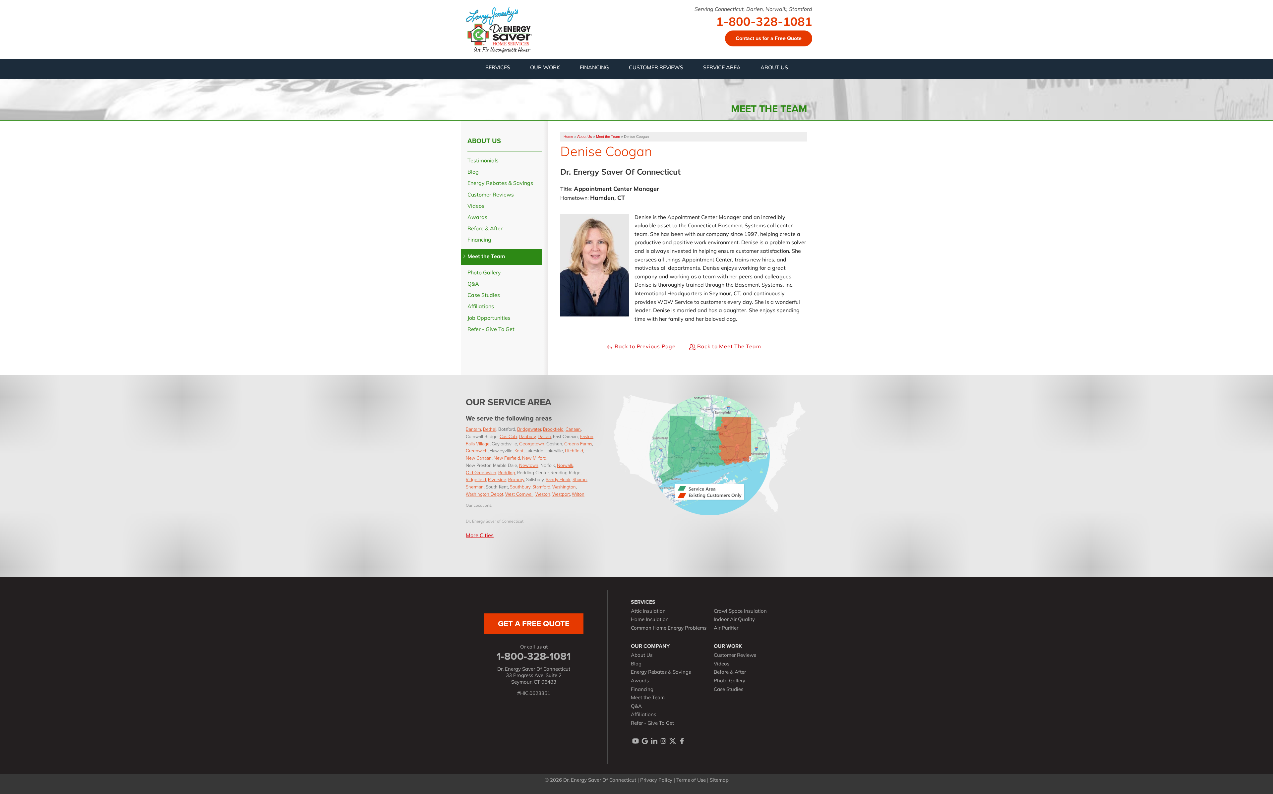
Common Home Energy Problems (668, 628)
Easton (586, 436)
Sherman (475, 486)
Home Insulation (650, 619)
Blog (473, 172)
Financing (479, 240)
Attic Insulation (648, 611)
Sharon (580, 479)
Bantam (473, 429)
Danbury (527, 436)
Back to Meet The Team (728, 347)
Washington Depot (484, 494)
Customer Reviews (490, 195)
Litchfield (574, 450)
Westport (561, 494)
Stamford (541, 486)
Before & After (485, 229)
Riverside (497, 479)
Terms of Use (691, 780)
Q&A (473, 284)
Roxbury (516, 479)
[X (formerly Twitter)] (673, 741)
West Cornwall (519, 494)
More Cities (480, 536)
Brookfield (553, 429)
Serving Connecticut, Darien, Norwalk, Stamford (753, 9)
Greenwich (477, 450)
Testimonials (483, 161)
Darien (544, 436)
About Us (484, 140)
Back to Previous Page (644, 347)
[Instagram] (663, 741)
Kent (519, 450)
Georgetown (531, 443)
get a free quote (534, 624)
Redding (506, 472)
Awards (477, 217)
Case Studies (483, 295)
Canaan (573, 429)
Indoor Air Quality (734, 619)
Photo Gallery (484, 273)
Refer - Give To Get (491, 329)
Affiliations (480, 307)
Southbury (520, 486)
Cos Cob (508, 436)
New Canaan (479, 458)
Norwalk (565, 465)
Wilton (578, 494)
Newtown (528, 465)
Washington (564, 486)
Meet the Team (486, 256)
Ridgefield (476, 479)
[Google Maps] (645, 741)
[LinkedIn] (654, 741)
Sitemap (719, 780)
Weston (542, 494)
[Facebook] (682, 741)
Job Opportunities (489, 318)
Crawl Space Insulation (740, 611)
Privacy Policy (656, 780)
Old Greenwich (481, 472)
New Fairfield (507, 458)
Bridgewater (529, 429)
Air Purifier (726, 628)
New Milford (534, 458)
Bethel (489, 429)
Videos (475, 206)
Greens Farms (578, 443)
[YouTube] (635, 741)
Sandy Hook (558, 479)
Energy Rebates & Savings (500, 183)
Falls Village (478, 443)
